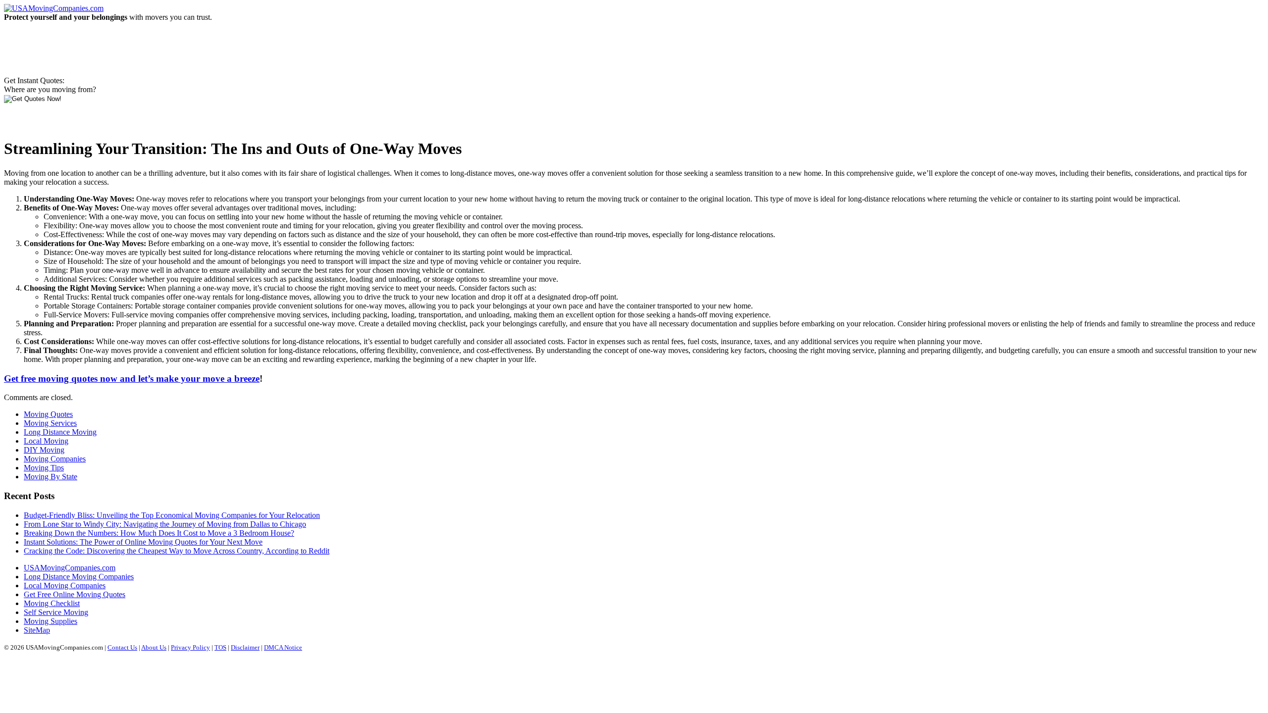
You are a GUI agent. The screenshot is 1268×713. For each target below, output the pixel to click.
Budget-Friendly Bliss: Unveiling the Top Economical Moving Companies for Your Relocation (172, 515)
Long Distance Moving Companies (79, 576)
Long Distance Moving (60, 432)
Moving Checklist (52, 603)
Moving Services (50, 423)
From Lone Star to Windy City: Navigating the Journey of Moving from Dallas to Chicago (165, 524)
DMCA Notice (283, 647)
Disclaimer (245, 647)
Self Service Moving (56, 612)
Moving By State (50, 476)
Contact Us (122, 647)
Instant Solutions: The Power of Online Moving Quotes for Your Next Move (143, 542)
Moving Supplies (50, 621)
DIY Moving (44, 450)
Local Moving (46, 441)
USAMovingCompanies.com (69, 567)
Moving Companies (55, 459)
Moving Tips (44, 467)
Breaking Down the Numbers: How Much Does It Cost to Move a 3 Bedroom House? (159, 533)
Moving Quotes (48, 414)
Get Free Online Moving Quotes (74, 594)
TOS (220, 647)
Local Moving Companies (65, 585)
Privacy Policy (190, 647)
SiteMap (37, 630)
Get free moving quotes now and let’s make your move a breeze (132, 378)
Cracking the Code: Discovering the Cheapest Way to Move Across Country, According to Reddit (176, 551)
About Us (153, 647)
